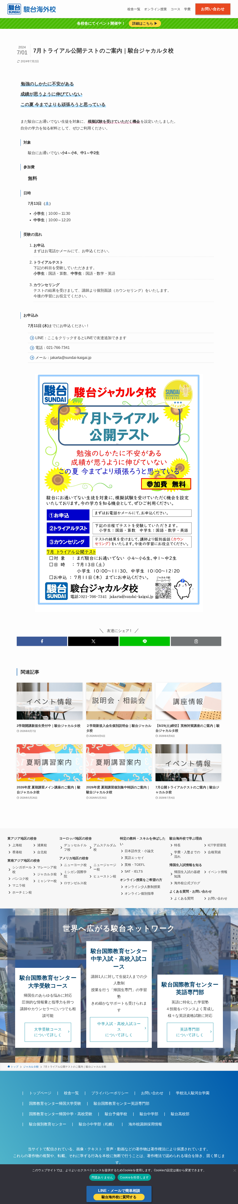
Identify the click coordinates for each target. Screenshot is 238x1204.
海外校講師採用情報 (145, 1124)
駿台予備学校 (116, 1114)
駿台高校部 (180, 1114)
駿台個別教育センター (47, 1124)
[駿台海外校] (32, 9)
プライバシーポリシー (110, 1093)
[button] (42, 641)
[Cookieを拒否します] (234, 1170)
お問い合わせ (152, 1093)
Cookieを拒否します (134, 1177)
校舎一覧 (71, 1093)
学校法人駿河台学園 (192, 1093)
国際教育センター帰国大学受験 (55, 1103)
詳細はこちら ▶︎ (145, 23)
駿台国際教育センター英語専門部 (121, 1103)
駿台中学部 (149, 1114)
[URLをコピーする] (196, 641)
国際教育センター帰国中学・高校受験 (60, 1114)
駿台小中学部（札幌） (97, 1124)
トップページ (40, 1093)
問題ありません (102, 1177)
